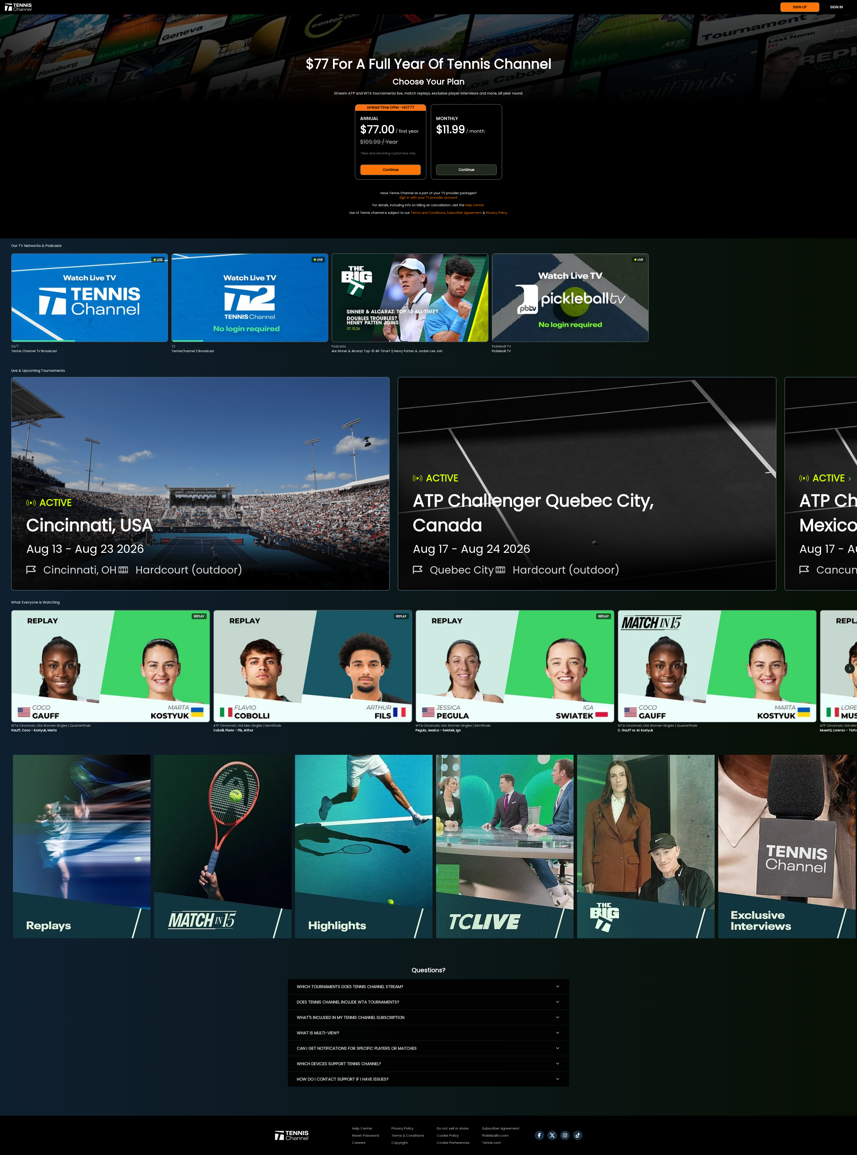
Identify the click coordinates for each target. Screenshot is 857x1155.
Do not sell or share (453, 1128)
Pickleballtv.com (495, 1135)
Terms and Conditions (428, 212)
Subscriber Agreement (464, 212)
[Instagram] (566, 1135)
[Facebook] (540, 1135)
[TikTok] (579, 1135)
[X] (553, 1135)
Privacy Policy (496, 212)
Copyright (399, 1142)
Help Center (474, 205)
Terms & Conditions (407, 1135)
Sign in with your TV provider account (428, 197)
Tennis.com (491, 1142)
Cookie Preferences (453, 1142)
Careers (359, 1142)
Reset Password (365, 1135)
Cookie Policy (448, 1135)
